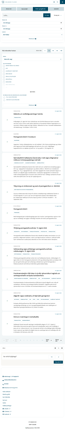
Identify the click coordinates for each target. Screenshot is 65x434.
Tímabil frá (4, 20)
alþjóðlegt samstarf (12, 71)
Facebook (6, 414)
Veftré (4, 403)
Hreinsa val (32, 38)
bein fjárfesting (10, 84)
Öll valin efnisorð (11, 97)
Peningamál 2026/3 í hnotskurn (25, 137)
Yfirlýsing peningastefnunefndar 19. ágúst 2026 (30, 228)
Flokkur (4, 32)
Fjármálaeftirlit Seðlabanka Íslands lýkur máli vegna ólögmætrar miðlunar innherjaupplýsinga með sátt (36, 159)
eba (39, 278)
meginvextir (16, 231)
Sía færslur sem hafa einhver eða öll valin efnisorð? (15, 95)
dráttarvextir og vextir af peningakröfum (23, 189)
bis (6, 87)
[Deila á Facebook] (55, 348)
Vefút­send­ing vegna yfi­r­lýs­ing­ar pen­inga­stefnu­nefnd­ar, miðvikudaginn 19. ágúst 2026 (33, 250)
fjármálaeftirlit (40, 162)
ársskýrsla (9, 79)
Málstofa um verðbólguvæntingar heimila (28, 114)
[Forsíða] (14, 2)
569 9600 (6, 384)
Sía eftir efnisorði (7, 63)
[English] (54, 2)
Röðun (4, 56)
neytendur (16, 299)
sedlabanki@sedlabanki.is (10, 380)
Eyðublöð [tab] (56, 9)
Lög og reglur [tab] (24, 9)
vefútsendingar (17, 254)
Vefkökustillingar (7, 405)
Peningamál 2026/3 (20, 209)
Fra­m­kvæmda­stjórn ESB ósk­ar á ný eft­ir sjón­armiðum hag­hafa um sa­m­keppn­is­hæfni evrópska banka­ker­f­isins (37, 274)
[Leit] (57, 2)
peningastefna (17, 117)
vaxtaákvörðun (24, 231)
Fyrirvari (5, 400)
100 (61, 50)
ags (7, 68)
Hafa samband (6, 391)
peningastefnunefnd (34, 231)
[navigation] (62, 2)
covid (7, 90)
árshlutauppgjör (11, 76)
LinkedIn (6, 408)
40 (53, 50)
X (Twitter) (7, 411)
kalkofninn (16, 140)
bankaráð (8, 82)
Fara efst (57, 362)
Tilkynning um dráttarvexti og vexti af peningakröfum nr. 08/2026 (37, 186)
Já (58, 357)
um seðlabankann (46, 278)
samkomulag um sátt (19, 162)
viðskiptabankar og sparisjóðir (21, 278)
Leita (47, 15)
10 (49, 50)
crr (7, 92)
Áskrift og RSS (6, 394)
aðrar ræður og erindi (12, 65)
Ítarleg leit (56, 15)
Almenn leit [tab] (8, 9)
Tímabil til (4, 26)
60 (57, 50)
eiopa (34, 299)
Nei (52, 357)
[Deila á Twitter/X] (58, 348)
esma (38, 299)
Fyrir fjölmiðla (6, 397)
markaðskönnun (26, 320)
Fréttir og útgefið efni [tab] (40, 9)
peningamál (16, 212)
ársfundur (9, 73)
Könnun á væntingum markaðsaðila (26, 317)
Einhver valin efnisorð (12, 99)
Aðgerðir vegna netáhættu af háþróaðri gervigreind (32, 296)
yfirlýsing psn (44, 231)
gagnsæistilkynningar (30, 162)
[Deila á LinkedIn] (62, 348)
